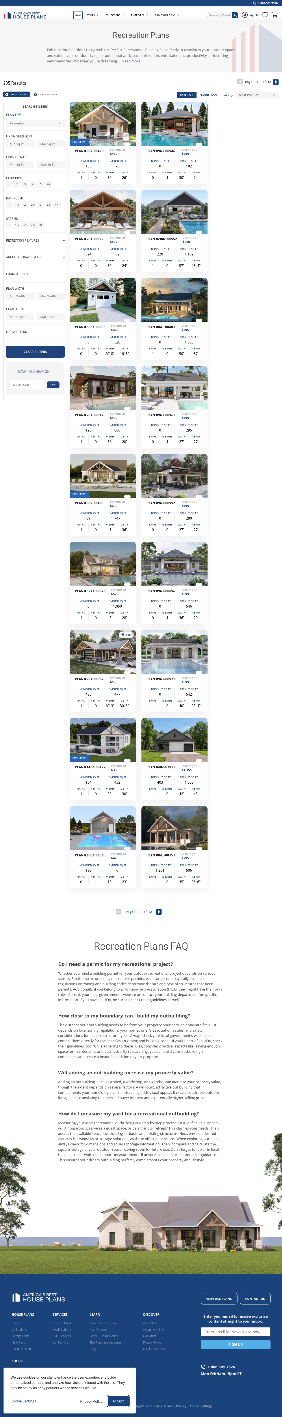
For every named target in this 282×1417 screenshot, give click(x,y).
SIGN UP (235, 1344)
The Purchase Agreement (107, 1342)
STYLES (91, 15)
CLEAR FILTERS (35, 351)
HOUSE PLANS (23, 1314)
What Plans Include (103, 1323)
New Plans (19, 1342)
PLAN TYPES (137, 15)
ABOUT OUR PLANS (165, 15)
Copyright (149, 1336)
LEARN (95, 1314)
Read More (131, 61)
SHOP (78, 15)
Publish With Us (154, 1349)
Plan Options (98, 1329)
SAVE (53, 385)
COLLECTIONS (113, 15)
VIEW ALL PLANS (219, 1299)
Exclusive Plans (22, 1349)
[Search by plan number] (235, 15)
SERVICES (60, 1314)
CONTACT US (255, 1299)
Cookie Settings (201, 1406)
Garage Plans (21, 1336)
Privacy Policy (91, 1401)
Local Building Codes (104, 1336)
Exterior (186, 95)
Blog (93, 1349)
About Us (149, 1323)
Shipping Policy (153, 1329)
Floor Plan (208, 95)
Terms (168, 1406)
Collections (19, 1329)
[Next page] (276, 82)
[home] (26, 15)
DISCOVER (151, 1314)
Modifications (62, 1329)
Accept (118, 1401)
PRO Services (62, 1336)
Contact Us (60, 1342)
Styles (16, 1323)
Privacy (181, 1406)
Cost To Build (62, 1323)
